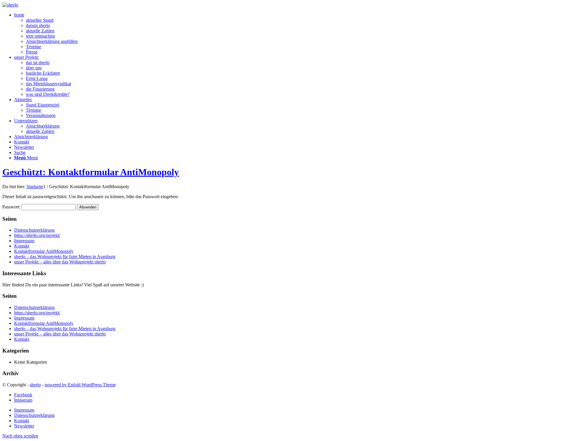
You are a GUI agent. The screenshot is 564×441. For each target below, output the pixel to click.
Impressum (24, 240)
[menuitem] (288, 33)
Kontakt (21, 245)
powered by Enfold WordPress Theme (80, 384)
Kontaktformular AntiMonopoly (43, 251)
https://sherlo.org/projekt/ (37, 235)
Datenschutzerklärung (34, 230)
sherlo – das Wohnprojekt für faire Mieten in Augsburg (64, 256)
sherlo (35, 384)
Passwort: (11, 206)
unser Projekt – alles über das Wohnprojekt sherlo (60, 261)
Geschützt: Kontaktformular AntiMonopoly (90, 172)
